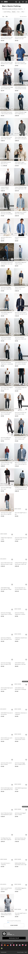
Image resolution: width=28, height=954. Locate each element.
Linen (18, 11)
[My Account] (19, 1)
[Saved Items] (23, 1)
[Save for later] (12, 33)
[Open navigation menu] (2, 1)
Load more (14, 925)
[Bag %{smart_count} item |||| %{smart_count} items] (26, 1)
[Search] (16, 1)
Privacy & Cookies (20, 952)
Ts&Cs (26, 952)
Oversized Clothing (5, 11)
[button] (2, 945)
